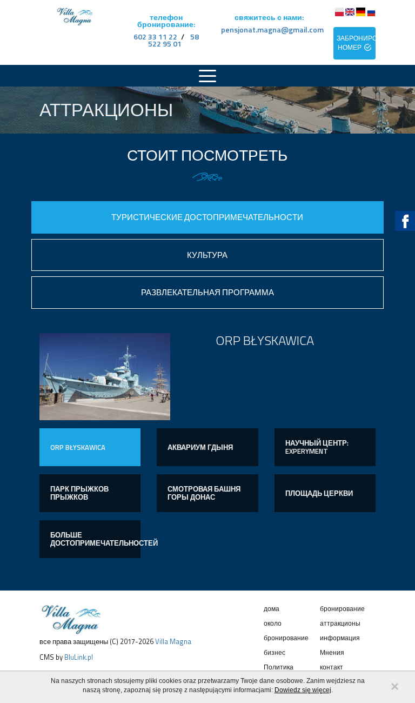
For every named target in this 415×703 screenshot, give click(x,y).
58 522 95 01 (173, 40)
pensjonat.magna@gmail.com (272, 29)
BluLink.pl (78, 657)
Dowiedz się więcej (303, 690)
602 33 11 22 (155, 36)
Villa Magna (173, 641)
